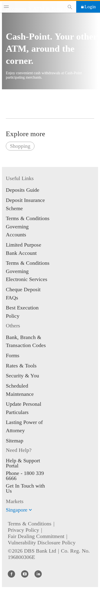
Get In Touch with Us (25, 488)
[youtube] (24, 573)
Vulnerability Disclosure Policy (41, 542)
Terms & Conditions (29, 524)
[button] (30, 510)
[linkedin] (38, 573)
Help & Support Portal (23, 463)
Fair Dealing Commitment (36, 536)
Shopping (20, 146)
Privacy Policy (23, 530)
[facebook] (11, 573)
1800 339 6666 (25, 475)
